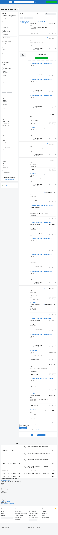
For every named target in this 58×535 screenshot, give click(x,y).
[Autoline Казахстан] (4, 2)
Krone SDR (32, 393)
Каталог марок (17, 519)
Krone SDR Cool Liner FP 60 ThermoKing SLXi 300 (41, 63)
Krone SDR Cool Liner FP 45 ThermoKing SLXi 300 (41, 37)
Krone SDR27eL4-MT (34, 350)
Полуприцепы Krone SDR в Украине (7, 503)
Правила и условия (18, 511)
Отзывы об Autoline (18, 517)
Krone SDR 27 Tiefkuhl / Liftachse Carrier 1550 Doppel (41, 378)
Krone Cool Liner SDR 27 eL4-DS (37, 362)
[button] (53, 33)
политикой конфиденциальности (39, 429)
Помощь (3, 513)
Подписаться (23, 428)
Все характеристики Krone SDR (6, 480)
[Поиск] (15, 2)
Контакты (3, 515)
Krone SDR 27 (33, 113)
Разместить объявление (42, 58)
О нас (2, 511)
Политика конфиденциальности (21, 513)
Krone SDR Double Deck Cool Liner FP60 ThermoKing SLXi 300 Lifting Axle (11, 470)
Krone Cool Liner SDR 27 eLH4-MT (37, 21)
